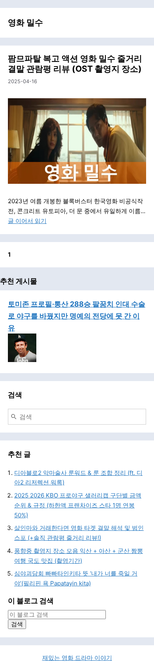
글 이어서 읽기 (27, 221)
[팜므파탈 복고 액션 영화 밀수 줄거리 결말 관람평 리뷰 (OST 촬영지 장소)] (77, 141)
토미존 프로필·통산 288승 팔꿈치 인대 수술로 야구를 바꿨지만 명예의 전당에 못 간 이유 (76, 316)
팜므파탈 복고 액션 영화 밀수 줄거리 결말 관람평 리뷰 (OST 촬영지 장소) (75, 63)
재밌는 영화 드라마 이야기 (77, 657)
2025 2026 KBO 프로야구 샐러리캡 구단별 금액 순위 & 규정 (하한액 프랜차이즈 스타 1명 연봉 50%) (77, 505)
